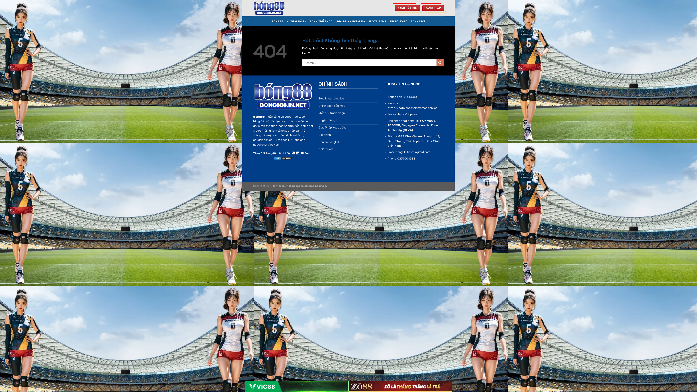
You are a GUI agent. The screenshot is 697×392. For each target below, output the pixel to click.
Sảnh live (418, 21)
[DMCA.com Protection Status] (283, 158)
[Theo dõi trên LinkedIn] (297, 153)
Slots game (377, 21)
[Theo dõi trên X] (279, 153)
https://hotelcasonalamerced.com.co (412, 108)
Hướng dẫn (295, 21)
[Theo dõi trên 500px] (307, 153)
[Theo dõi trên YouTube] (302, 153)
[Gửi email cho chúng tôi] (284, 153)
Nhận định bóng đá (350, 21)
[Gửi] (440, 62)
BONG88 (277, 21)
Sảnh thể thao (321, 21)
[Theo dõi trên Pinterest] (293, 153)
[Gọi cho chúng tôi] (288, 153)
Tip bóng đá (398, 21)
